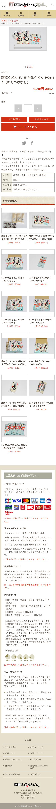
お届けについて (36, 753)
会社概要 (8, 766)
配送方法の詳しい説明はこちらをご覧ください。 (26, 665)
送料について (10, 753)
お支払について (36, 747)
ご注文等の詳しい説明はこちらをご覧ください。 (26, 559)
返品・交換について (13, 759)
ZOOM (30, 67)
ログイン (35, 13)
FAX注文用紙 (35, 759)
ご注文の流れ (14, 119)
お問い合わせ (35, 774)
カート (49, 13)
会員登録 (21, 13)
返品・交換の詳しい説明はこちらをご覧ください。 (27, 727)
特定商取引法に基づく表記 (39, 767)
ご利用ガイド (7, 13)
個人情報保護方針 (12, 774)
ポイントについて (42, 119)
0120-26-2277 (30, 796)
